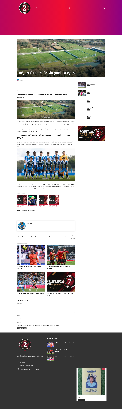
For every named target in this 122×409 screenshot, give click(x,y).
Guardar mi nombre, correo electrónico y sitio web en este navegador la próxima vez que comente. (38, 325)
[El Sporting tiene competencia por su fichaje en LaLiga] (82, 85)
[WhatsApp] (51, 85)
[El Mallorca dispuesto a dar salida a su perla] (82, 101)
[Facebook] (40, 85)
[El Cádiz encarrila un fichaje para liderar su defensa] (82, 117)
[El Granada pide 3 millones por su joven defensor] (82, 109)
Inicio (18, 36)
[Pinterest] (48, 85)
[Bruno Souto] (18, 80)
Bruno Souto (23, 80)
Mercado (18, 264)
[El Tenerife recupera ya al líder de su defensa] (82, 93)
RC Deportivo (32, 210)
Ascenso (21, 36)
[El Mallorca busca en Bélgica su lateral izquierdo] (61, 255)
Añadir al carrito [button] (81, 399)
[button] (104, 8)
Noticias (48, 264)
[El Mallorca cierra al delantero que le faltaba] (31, 282)
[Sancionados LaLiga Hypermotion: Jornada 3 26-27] (61, 282)
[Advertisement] (61, 25)
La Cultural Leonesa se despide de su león (27, 236)
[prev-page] (78, 122)
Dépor (68, 89)
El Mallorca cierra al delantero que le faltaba (30, 293)
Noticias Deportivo (25, 210)
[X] (44, 85)
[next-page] (80, 122)
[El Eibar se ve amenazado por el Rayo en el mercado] (31, 255)
